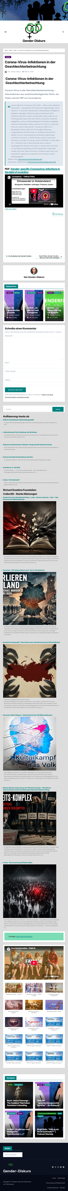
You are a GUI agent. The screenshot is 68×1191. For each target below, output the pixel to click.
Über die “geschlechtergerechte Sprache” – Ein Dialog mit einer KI (48, 1104)
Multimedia (61, 1178)
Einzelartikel (31, 293)
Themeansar (10, 1184)
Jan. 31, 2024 (54, 317)
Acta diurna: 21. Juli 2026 (11, 467)
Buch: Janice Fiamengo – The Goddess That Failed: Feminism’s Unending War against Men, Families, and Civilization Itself (18, 1106)
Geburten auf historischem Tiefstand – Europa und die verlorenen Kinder (27, 445)
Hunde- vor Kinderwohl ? (11, 480)
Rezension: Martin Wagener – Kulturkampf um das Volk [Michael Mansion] (27, 715)
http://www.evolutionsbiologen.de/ (30, 159)
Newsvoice (27, 1182)
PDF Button (59, 214)
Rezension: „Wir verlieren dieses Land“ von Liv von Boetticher (24, 570)
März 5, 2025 (13, 317)
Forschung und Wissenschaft (47, 1113)
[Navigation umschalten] (5, 32)
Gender (8, 57)
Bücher (10, 1085)
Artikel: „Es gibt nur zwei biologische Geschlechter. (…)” (33, 312)
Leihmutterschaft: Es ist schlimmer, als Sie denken (20, 432)
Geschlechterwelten (24, 936)
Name (7, 363)
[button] (14, 989)
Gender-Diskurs (34, 41)
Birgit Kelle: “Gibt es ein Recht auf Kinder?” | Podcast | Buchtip (48, 1131)
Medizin (40, 1116)
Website (7, 380)
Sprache (16, 293)
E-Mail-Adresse (10, 371)
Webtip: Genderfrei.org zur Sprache (54, 310)
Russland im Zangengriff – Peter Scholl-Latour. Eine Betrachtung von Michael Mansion (31, 642)
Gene (59, 1113)
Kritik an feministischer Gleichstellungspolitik (18, 420)
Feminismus (18, 1085)
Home (54, 1178)
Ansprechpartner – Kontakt (56, 1188)
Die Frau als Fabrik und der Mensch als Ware (18, 457)
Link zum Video (10, 209)
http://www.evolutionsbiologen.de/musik (41, 162)
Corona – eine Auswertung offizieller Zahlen (17, 862)
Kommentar (9, 336)
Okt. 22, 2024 (33, 317)
